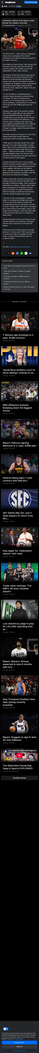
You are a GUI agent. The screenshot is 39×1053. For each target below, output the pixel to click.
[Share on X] (8, 253)
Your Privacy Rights (19, 1050)
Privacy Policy (18, 1038)
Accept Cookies (19, 1042)
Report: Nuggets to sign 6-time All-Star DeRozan (19, 738)
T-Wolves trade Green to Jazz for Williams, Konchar (17, 283)
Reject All (19, 1046)
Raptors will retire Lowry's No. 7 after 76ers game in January (19, 288)
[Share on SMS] (30, 253)
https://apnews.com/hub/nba (20, 247)
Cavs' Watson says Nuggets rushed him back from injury (19, 267)
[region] (19, 1037)
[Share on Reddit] (12, 253)
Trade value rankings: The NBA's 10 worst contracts (16, 277)
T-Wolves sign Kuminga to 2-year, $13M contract (18, 336)
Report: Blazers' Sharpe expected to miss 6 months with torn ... (17, 664)
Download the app (31, 2)
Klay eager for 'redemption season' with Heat (17, 552)
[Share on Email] (26, 253)
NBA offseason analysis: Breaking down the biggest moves (17, 408)
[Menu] (2, 2)
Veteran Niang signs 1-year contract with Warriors (17, 479)
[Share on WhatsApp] (21, 253)
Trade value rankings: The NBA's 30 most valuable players (17, 588)
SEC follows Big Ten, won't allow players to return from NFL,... (18, 515)
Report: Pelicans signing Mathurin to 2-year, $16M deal (19, 444)
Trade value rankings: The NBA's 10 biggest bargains (17, 272)
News (18, 6)
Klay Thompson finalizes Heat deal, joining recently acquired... (19, 702)
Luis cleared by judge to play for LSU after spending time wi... (18, 626)
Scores (12, 6)
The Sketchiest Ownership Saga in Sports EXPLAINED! (18, 767)
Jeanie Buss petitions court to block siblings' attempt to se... (19, 371)
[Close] (35, 1023)
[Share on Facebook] (17, 253)
